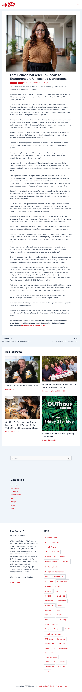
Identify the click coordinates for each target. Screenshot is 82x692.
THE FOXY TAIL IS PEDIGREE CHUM (22, 385)
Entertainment (46, 391)
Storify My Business (60, 648)
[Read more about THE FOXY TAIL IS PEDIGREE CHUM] (22, 369)
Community (14, 488)
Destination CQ (60, 596)
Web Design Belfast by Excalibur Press (53, 686)
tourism (62, 662)
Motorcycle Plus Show (53, 629)
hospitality (49, 620)
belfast (65, 561)
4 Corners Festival (52, 542)
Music (67, 629)
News (20, 83)
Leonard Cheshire (51, 624)
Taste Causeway (51, 657)
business (49, 581)
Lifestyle (13, 502)
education (49, 601)
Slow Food (61, 644)
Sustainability (49, 653)
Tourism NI (49, 667)
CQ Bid (48, 596)
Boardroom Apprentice (54, 572)
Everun (48, 610)
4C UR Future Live (52, 552)
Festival (58, 610)
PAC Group (49, 639)
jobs (12, 498)
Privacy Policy (15, 582)
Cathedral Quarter (53, 586)
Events (60, 605)
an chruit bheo (50, 556)
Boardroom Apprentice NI (54, 577)
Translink (61, 667)
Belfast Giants (51, 567)
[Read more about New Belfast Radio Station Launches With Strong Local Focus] (59, 368)
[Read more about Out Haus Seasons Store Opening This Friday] (59, 413)
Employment (49, 605)
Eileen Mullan (61, 601)
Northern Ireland (53, 634)
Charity (15, 491)
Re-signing (61, 639)
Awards (62, 556)
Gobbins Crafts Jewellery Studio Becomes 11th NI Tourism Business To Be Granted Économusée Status (21, 425)
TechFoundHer (50, 662)
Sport (12, 509)
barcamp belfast (51, 562)
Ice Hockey (62, 620)
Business (13, 83)
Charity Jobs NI (60, 591)
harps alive (49, 615)
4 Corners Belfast (51, 538)
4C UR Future (50, 547)
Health (59, 615)
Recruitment (49, 644)
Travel (47, 671)
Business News (62, 581)
